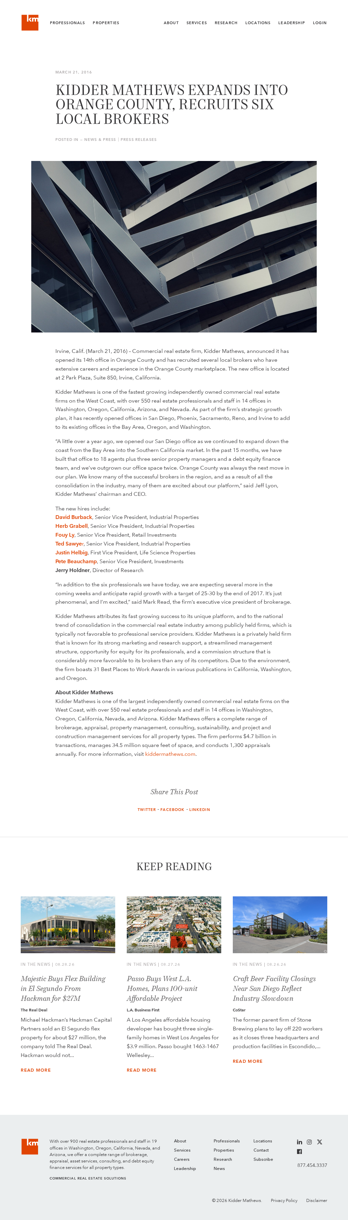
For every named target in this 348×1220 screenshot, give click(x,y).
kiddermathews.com (170, 754)
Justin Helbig (71, 552)
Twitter (147, 810)
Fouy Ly (64, 535)
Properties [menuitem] (224, 1150)
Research (226, 23)
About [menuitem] (180, 1141)
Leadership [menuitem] (185, 1169)
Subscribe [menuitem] (263, 1159)
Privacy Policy (284, 1200)
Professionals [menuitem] (227, 1141)
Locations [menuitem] (263, 1141)
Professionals (67, 23)
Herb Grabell (71, 526)
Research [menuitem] (223, 1159)
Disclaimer (316, 1200)
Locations (258, 23)
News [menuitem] (219, 1169)
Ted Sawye (68, 543)
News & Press (100, 139)
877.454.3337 (312, 1165)
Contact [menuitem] (261, 1150)
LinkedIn (199, 810)
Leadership (291, 23)
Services (197, 23)
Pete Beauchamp (76, 561)
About (171, 23)
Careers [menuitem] (182, 1159)
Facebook (172, 810)
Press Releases (139, 139)
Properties (106, 23)
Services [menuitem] (182, 1150)
